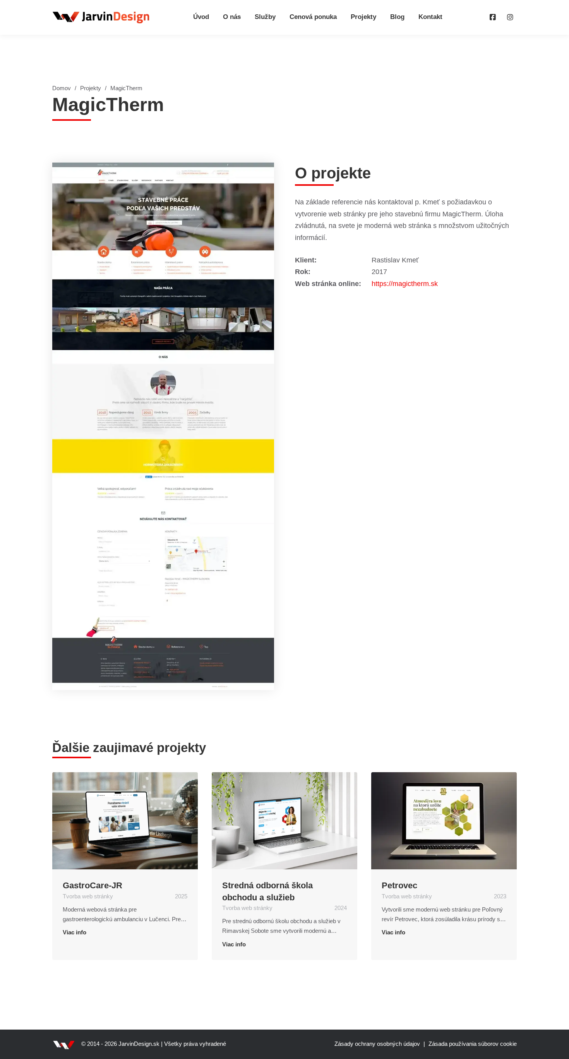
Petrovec (399, 885)
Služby (265, 17)
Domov (61, 88)
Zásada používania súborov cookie (472, 1044)
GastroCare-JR (92, 885)
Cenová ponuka (313, 17)
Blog (397, 17)
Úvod (201, 17)
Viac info (74, 932)
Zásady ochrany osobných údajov (377, 1044)
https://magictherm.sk (405, 284)
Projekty (363, 17)
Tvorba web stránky (88, 896)
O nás (232, 17)
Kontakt (430, 17)
